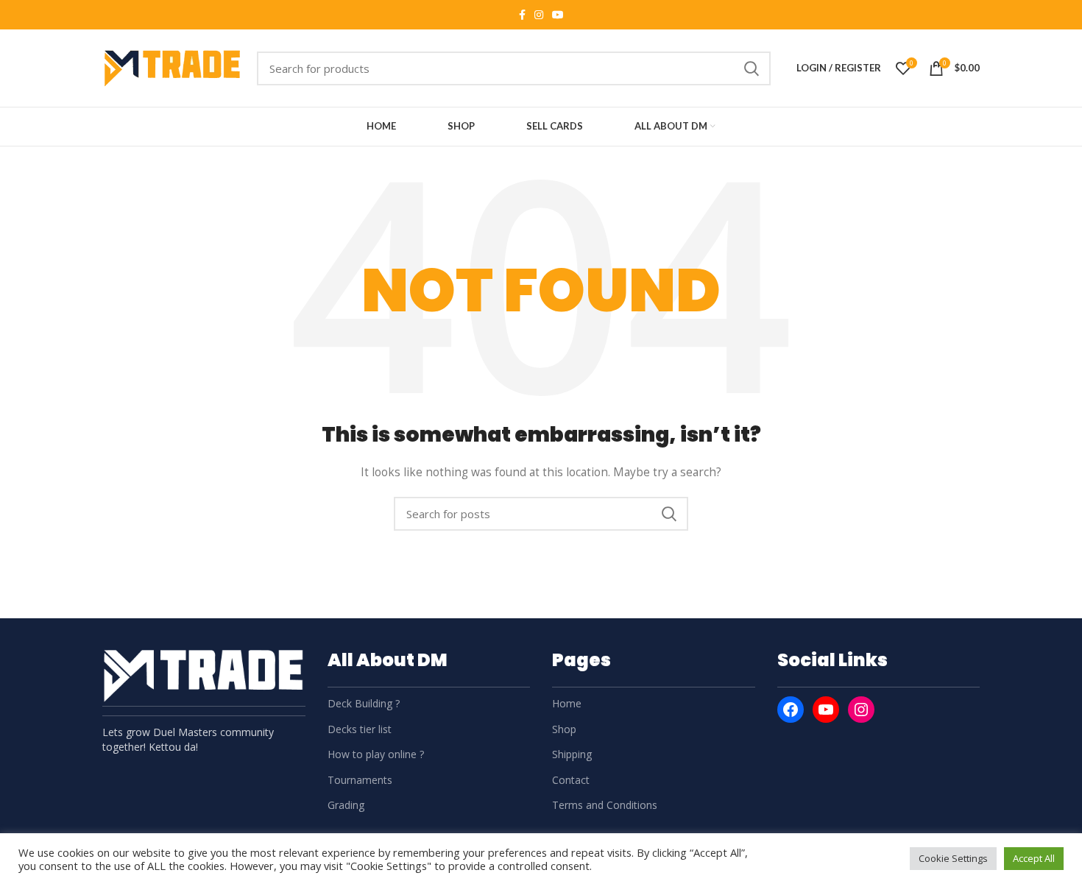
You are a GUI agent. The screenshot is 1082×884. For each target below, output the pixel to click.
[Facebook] (790, 709)
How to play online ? (376, 754)
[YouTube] (826, 709)
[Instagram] (861, 709)
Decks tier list (360, 729)
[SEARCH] (750, 68)
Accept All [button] (1034, 858)
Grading (346, 805)
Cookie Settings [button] (953, 858)
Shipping (572, 754)
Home (566, 703)
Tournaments (360, 780)
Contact (571, 780)
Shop (564, 729)
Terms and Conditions (604, 805)
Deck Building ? (364, 703)
